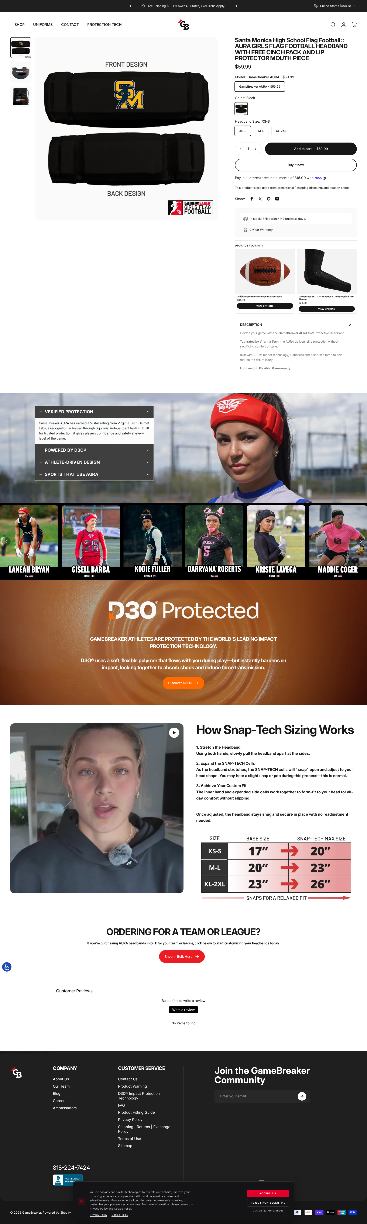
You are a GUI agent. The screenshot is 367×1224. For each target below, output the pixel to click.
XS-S (242, 131)
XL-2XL (281, 131)
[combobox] (335, 6)
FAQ (121, 1105)
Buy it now (296, 165)
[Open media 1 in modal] (126, 128)
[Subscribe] (302, 1096)
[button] (6, 541)
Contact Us (128, 1079)
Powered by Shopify (57, 1212)
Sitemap (125, 1145)
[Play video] (97, 808)
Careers (59, 1100)
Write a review (183, 1010)
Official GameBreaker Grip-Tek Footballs (259, 296)
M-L (261, 131)
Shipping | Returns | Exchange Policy (144, 1129)
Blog (57, 1093)
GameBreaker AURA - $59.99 (259, 86)
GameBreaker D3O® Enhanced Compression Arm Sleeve (326, 298)
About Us (61, 1079)
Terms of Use (129, 1138)
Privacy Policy (130, 1119)
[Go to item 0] (20, 47)
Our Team (61, 1086)
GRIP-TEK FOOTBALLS (180, 6)
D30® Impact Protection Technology (139, 1095)
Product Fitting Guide (136, 1112)
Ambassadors (65, 1108)
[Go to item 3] (20, 96)
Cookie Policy (120, 1214)
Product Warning (132, 1086)
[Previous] (131, 6)
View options (265, 306)
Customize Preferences (268, 1210)
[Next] (235, 6)
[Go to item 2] (20, 72)
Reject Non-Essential (268, 1202)
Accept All (268, 1193)
